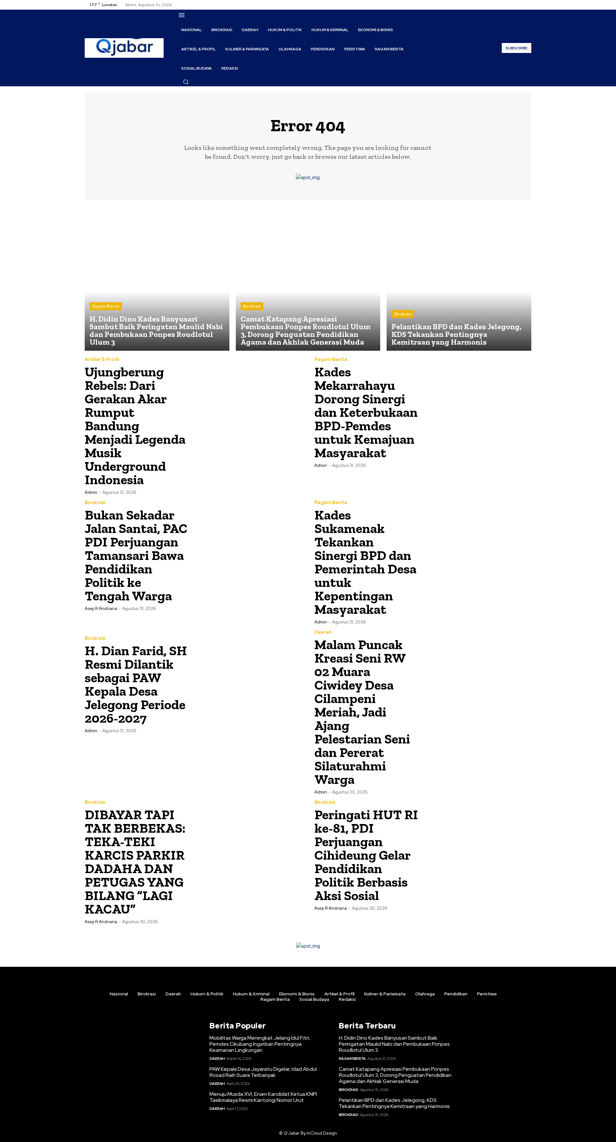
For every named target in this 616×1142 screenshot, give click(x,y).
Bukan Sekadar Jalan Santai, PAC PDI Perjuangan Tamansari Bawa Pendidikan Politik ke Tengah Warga (136, 555)
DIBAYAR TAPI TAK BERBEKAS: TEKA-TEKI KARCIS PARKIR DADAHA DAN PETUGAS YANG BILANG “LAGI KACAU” (135, 861)
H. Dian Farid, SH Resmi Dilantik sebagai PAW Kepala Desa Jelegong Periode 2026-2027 (136, 684)
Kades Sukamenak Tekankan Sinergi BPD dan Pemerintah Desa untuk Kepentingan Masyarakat (365, 562)
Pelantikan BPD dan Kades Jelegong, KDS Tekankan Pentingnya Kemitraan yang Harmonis (394, 1103)
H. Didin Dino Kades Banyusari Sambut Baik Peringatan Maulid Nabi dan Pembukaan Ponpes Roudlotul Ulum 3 (394, 1044)
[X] (520, 5)
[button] (186, 82)
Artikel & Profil (102, 359)
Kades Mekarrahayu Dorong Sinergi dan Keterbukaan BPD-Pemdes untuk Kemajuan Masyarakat (366, 412)
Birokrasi (252, 306)
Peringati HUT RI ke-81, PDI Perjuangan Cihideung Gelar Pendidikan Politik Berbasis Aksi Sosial (366, 855)
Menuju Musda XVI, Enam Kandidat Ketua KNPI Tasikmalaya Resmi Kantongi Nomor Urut (263, 1097)
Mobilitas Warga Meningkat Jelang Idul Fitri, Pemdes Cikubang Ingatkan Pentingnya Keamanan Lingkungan (260, 1044)
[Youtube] (527, 5)
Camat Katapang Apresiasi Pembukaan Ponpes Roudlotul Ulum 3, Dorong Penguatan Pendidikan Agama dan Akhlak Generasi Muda (395, 1075)
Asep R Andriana (101, 608)
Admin (91, 492)
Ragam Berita (105, 306)
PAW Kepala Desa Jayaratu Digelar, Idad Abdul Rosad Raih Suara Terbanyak (263, 1072)
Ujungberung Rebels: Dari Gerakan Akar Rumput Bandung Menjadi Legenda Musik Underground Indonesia (135, 426)
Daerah (323, 632)
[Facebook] (504, 5)
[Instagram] (512, 5)
